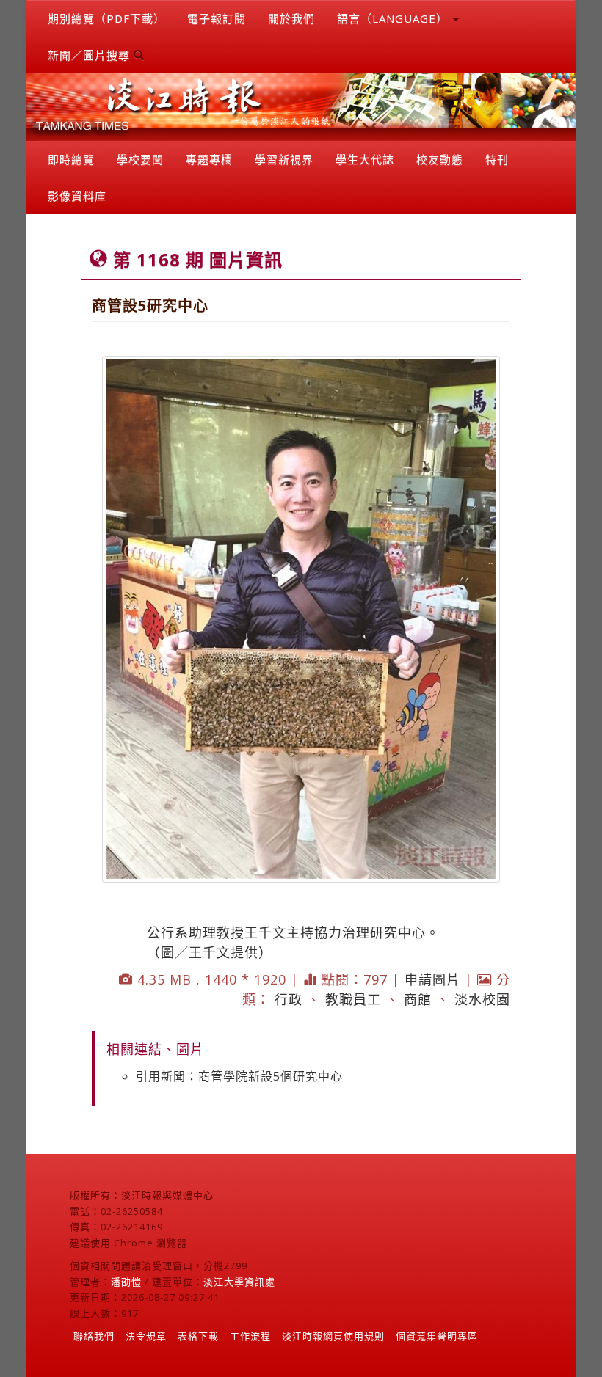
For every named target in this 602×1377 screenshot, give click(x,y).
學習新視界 (284, 159)
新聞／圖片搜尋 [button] (91, 55)
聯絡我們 (94, 1336)
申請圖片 (432, 979)
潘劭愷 (126, 1281)
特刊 (497, 159)
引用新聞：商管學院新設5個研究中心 (239, 1076)
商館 (418, 999)
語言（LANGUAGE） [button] (394, 18)
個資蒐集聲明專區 (437, 1336)
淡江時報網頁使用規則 (333, 1336)
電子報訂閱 (216, 18)
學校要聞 (140, 159)
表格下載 (198, 1336)
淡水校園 (482, 999)
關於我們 (291, 18)
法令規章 (146, 1336)
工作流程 (250, 1336)
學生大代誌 (365, 159)
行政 (288, 999)
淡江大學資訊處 (239, 1281)
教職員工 (353, 999)
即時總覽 (71, 159)
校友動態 (439, 159)
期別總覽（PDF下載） (106, 18)
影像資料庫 (77, 196)
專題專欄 (209, 159)
